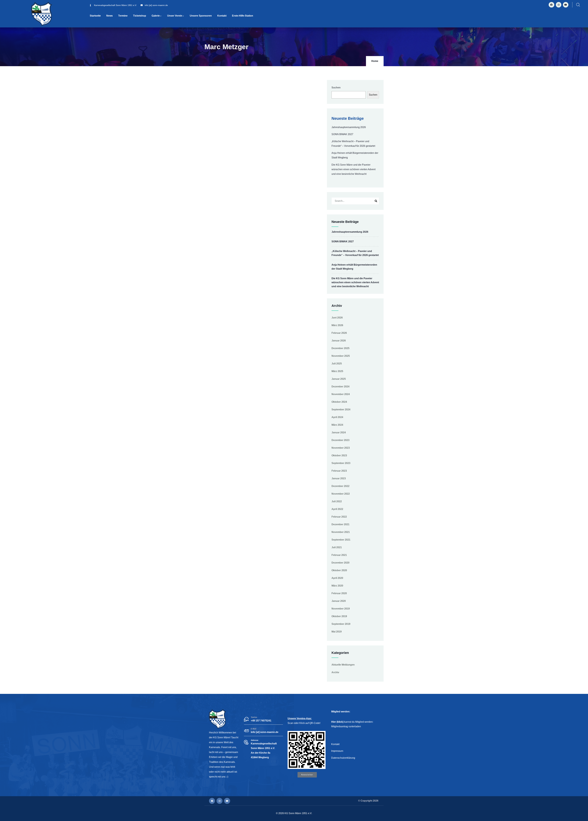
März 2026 (337, 325)
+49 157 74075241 (261, 720)
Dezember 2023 (340, 440)
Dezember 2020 (340, 562)
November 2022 (341, 493)
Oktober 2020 (339, 570)
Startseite (95, 15)
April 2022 (337, 509)
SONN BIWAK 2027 (342, 134)
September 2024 (341, 409)
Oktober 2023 (339, 455)
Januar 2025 (339, 379)
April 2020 (337, 578)
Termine (123, 15)
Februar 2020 (339, 593)
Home (374, 61)
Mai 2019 (337, 631)
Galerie (156, 15)
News (109, 15)
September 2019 (341, 624)
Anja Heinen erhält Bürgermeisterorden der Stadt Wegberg (355, 155)
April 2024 (337, 417)
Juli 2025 (337, 363)
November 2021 (341, 532)
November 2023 (341, 447)
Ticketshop (139, 15)
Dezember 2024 (340, 386)
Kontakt (221, 15)
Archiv (335, 672)
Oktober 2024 (339, 402)
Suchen (336, 87)
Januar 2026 (339, 340)
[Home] (41, 14)
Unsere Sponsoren (201, 15)
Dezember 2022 (340, 486)
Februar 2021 (339, 555)
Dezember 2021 (340, 524)
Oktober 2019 (339, 616)
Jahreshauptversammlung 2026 (349, 127)
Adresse (254, 740)
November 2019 (341, 608)
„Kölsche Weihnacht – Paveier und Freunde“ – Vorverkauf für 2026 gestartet (353, 143)
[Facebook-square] (212, 801)
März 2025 (337, 371)
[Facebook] (551, 5)
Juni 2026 (337, 317)
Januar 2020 (339, 601)
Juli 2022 (337, 501)
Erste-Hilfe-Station (242, 15)
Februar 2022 (339, 516)
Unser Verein (174, 15)
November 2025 (341, 356)
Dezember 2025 (340, 348)
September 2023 (341, 463)
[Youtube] (565, 5)
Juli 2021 (337, 547)
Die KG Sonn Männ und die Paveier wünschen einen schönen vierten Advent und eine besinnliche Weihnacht (353, 169)
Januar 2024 (339, 432)
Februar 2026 (339, 333)
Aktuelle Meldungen (343, 664)
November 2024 (341, 394)
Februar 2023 (339, 470)
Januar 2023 (339, 478)
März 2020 (337, 585)
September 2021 (341, 539)
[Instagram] (558, 5)
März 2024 (337, 425)
